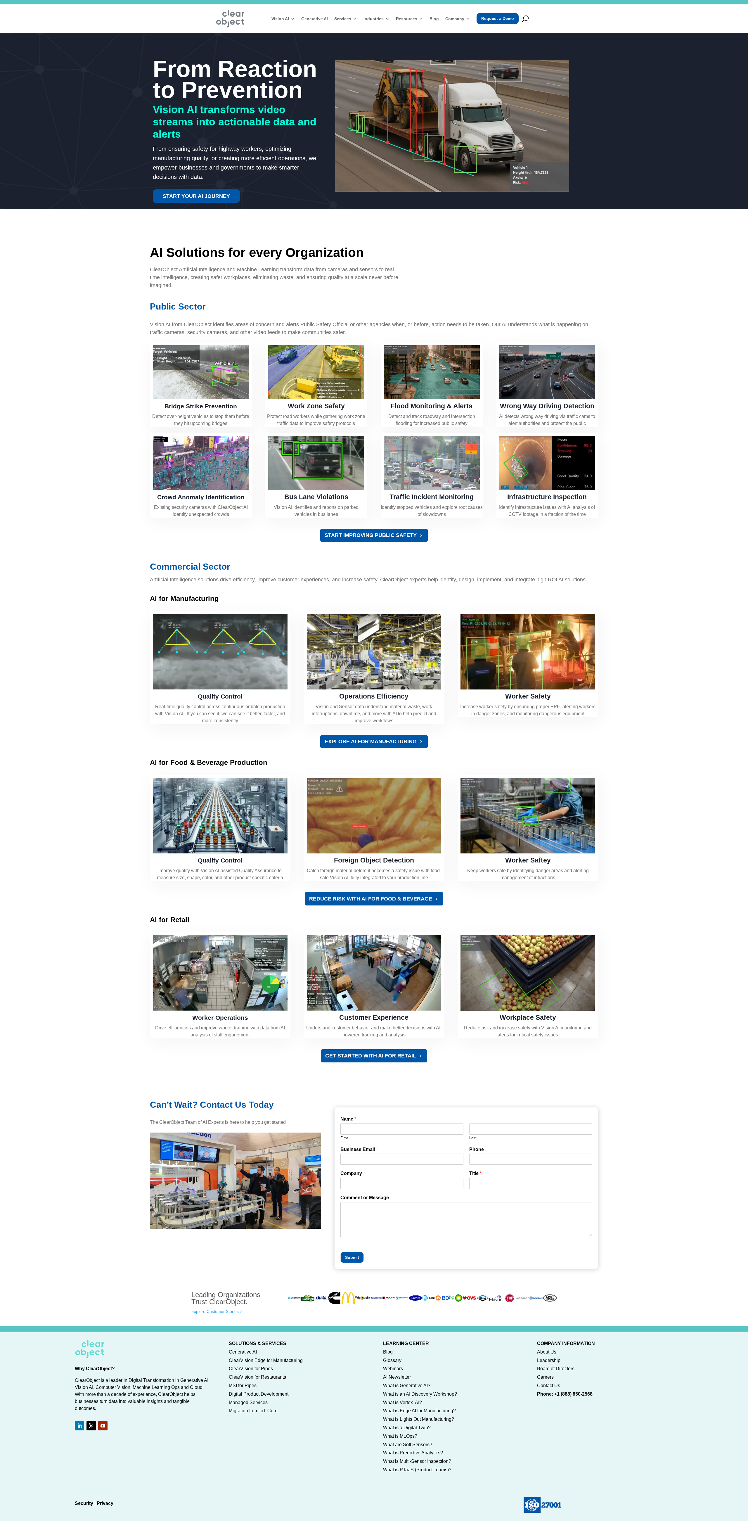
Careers (545, 1377)
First (344, 1138)
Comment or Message (364, 1197)
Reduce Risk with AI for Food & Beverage (370, 899)
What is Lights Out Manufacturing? (418, 1419)
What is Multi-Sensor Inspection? (417, 1461)
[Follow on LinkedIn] (79, 1425)
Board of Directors (555, 1368)
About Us (546, 1351)
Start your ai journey (196, 196)
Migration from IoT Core (253, 1410)
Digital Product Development (258, 1394)
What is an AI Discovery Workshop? (420, 1394)
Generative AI (314, 18)
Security (84, 1503)
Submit (352, 1257)
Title (475, 1173)
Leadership (548, 1360)
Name (348, 1118)
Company (454, 18)
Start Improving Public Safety (371, 535)
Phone (476, 1149)
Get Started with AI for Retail (370, 1056)
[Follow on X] (91, 1425)
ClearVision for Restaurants (257, 1377)
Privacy (105, 1503)
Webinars (393, 1368)
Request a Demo (497, 18)
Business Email (359, 1149)
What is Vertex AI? (402, 1402)
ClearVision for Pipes (251, 1368)
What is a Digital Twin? (407, 1427)
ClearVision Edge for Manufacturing (266, 1360)
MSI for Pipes (243, 1385)
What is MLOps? (400, 1436)
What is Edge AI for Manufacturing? (419, 1410)
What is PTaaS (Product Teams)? (417, 1469)
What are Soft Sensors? (407, 1444)
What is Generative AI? (406, 1385)
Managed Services (248, 1402)
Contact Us (548, 1385)
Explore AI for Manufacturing (371, 741)
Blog (434, 18)
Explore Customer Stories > (216, 1311)
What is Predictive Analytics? (413, 1452)
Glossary (392, 1360)
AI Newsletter (397, 1377)
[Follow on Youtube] (103, 1425)
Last (473, 1138)
